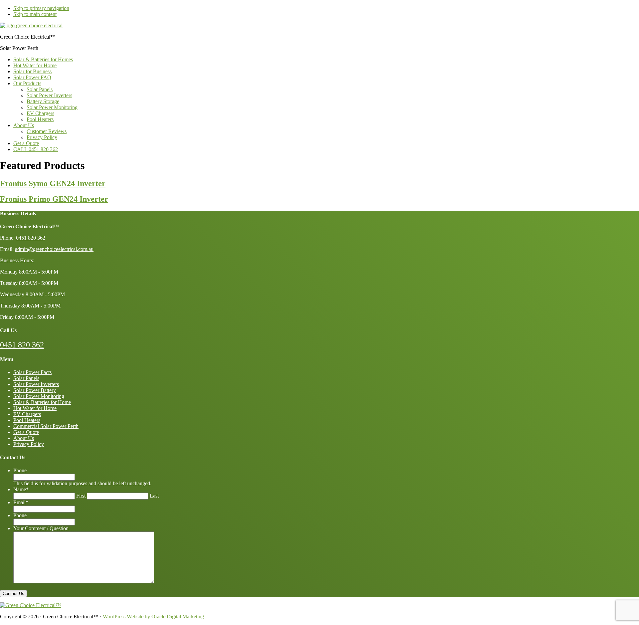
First (81, 496)
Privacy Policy (28, 444)
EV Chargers (27, 414)
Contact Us (13, 593)
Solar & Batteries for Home (42, 402)
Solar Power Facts (32, 372)
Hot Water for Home (35, 408)
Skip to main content (35, 14)
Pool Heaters (26, 420)
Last (154, 496)
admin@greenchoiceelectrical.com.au (54, 249)
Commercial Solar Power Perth (46, 426)
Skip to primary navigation (41, 8)
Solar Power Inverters (36, 384)
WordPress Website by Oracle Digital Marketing (153, 616)
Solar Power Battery (34, 390)
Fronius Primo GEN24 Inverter (54, 199)
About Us (23, 438)
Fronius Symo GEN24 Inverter (53, 183)
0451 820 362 (22, 344)
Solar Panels (26, 378)
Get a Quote (26, 432)
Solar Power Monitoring (38, 396)
